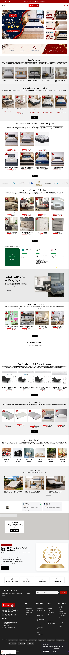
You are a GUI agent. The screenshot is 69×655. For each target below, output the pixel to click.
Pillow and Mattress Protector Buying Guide (40, 616)
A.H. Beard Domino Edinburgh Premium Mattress (57, 168)
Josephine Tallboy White (42, 232)
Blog (49, 610)
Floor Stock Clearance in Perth (60, 81)
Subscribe (63, 592)
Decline (54, 651)
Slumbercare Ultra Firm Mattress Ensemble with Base (61, 109)
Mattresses (4, 80)
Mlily (9, 127)
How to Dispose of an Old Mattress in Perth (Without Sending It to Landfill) (13, 493)
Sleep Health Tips (40, 634)
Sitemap (60, 624)
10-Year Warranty (62, 615)
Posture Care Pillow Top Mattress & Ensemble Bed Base (34, 109)
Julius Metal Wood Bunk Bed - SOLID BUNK (26, 327)
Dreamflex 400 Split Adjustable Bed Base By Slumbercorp (26, 388)
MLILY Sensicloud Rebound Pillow (21, 423)
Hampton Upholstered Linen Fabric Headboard (26, 213)
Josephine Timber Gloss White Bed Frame (11, 327)
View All (34, 175)
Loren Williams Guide (41, 606)
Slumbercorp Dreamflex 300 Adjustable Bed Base (43, 388)
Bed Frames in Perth (46, 80)
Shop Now (9, 290)
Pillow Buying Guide (40, 625)
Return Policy (50, 616)
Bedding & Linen (29, 612)
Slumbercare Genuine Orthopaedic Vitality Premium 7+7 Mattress (42, 168)
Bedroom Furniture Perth (20, 80)
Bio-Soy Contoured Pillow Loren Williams (8, 424)
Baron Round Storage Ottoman (11, 232)
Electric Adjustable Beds (33, 80)
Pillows (27, 614)
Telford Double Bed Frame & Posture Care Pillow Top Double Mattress (21, 109)
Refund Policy (50, 619)
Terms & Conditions (51, 623)
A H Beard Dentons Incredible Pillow (48, 424)
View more (6, 461)
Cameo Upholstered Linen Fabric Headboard (27, 233)
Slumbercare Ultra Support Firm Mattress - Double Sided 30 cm (27, 168)
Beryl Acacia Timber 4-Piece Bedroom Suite (57, 213)
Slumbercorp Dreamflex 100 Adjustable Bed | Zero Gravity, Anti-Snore (60, 388)
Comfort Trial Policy (63, 619)
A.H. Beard (61, 125)
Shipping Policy (62, 622)
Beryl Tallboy (57, 232)
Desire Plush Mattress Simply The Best (11, 168)
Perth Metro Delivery (63, 613)
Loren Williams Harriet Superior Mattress (42, 148)
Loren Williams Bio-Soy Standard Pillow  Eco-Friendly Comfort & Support (34, 424)
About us (49, 606)
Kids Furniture (28, 616)
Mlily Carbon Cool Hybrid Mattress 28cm (27, 148)
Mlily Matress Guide (40, 608)
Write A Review (51, 612)
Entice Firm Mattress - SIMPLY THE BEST (11, 148)
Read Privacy (56, 647)
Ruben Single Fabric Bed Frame (57, 326)
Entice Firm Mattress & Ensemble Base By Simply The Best (48, 109)
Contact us (50, 608)
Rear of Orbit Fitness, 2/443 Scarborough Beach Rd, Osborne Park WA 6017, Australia (10, 622)
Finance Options (62, 617)
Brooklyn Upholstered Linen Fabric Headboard (42, 213)
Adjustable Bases (29, 608)
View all (34, 117)
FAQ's (60, 626)
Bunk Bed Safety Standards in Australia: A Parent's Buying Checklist (32, 493)
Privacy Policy (50, 621)
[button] (61, 5)
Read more (43, 262)
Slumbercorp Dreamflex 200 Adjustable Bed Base (9, 388)
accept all (45, 651)
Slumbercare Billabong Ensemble (8, 108)
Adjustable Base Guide (41, 622)
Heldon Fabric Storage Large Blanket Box (11, 213)
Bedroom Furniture (29, 610)
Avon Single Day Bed (42, 326)
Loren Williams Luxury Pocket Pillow (61, 424)
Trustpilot (50, 614)
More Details (6, 496)
